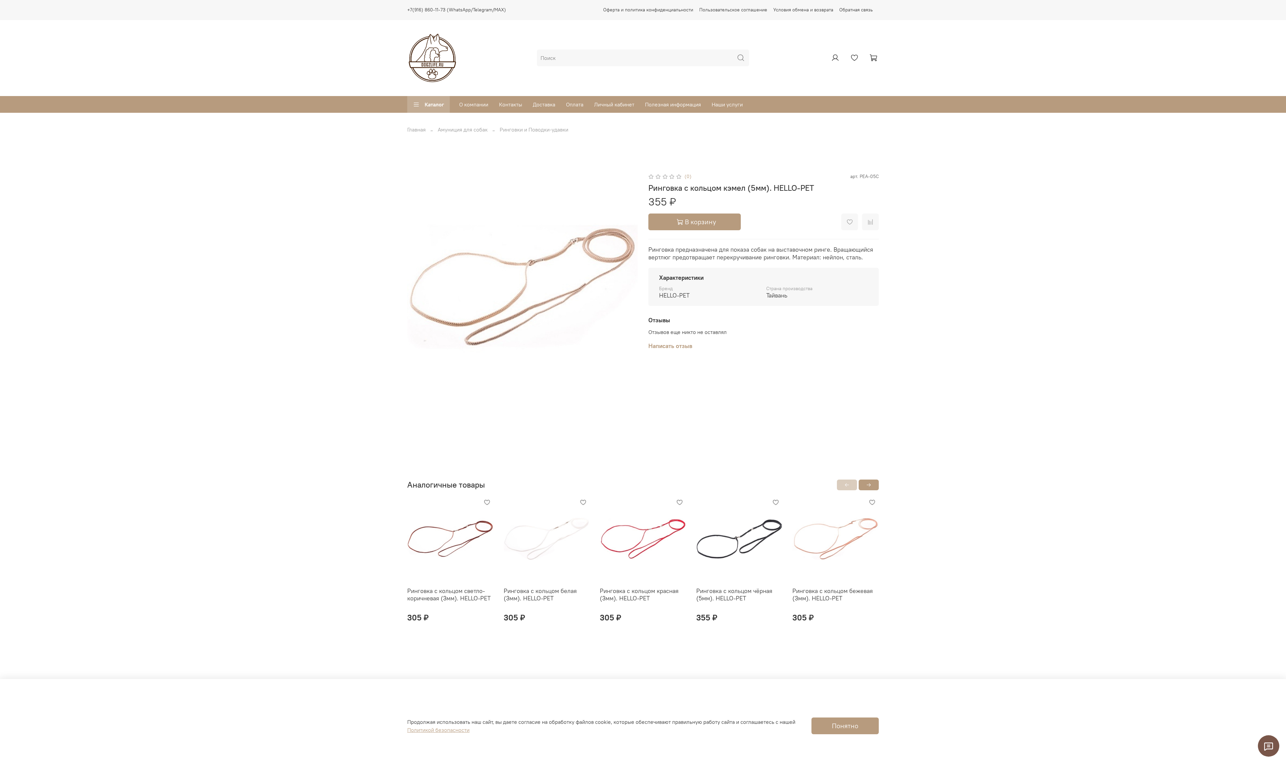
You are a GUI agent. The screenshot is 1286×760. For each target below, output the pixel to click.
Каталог (434, 104)
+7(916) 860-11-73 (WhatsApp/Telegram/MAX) (456, 10)
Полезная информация (673, 104)
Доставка (544, 104)
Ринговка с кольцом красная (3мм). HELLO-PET (639, 594)
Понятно (845, 726)
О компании (473, 104)
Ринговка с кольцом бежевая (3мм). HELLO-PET (832, 594)
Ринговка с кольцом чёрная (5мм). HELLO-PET (734, 594)
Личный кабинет (614, 104)
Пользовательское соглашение (733, 10)
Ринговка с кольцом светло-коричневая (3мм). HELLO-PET (449, 594)
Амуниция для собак (463, 129)
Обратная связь (856, 10)
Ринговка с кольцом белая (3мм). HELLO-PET (540, 594)
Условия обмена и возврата (803, 10)
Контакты (510, 104)
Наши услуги (727, 104)
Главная (416, 129)
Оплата (574, 104)
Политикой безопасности (438, 730)
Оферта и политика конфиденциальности (648, 10)
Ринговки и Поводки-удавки (534, 129)
